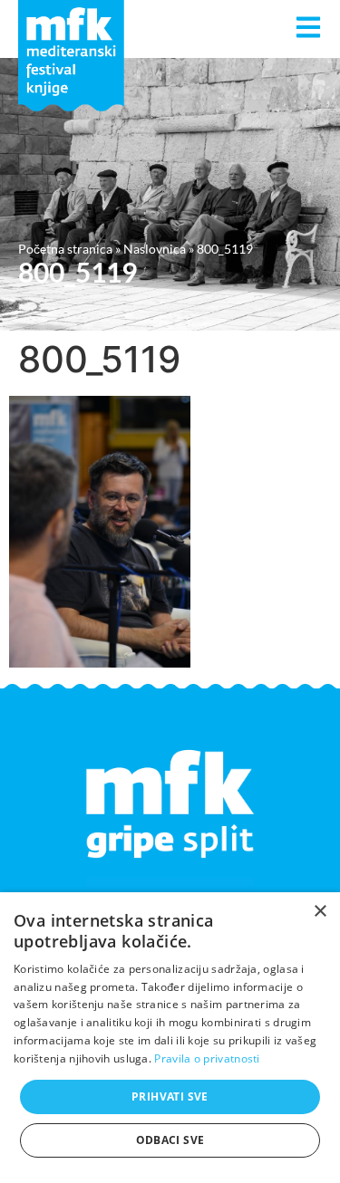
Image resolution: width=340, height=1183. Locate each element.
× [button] (319, 912)
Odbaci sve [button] (170, 1140)
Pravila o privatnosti (206, 1058)
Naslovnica (154, 248)
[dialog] (170, 1037)
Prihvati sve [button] (170, 1096)
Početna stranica (65, 248)
